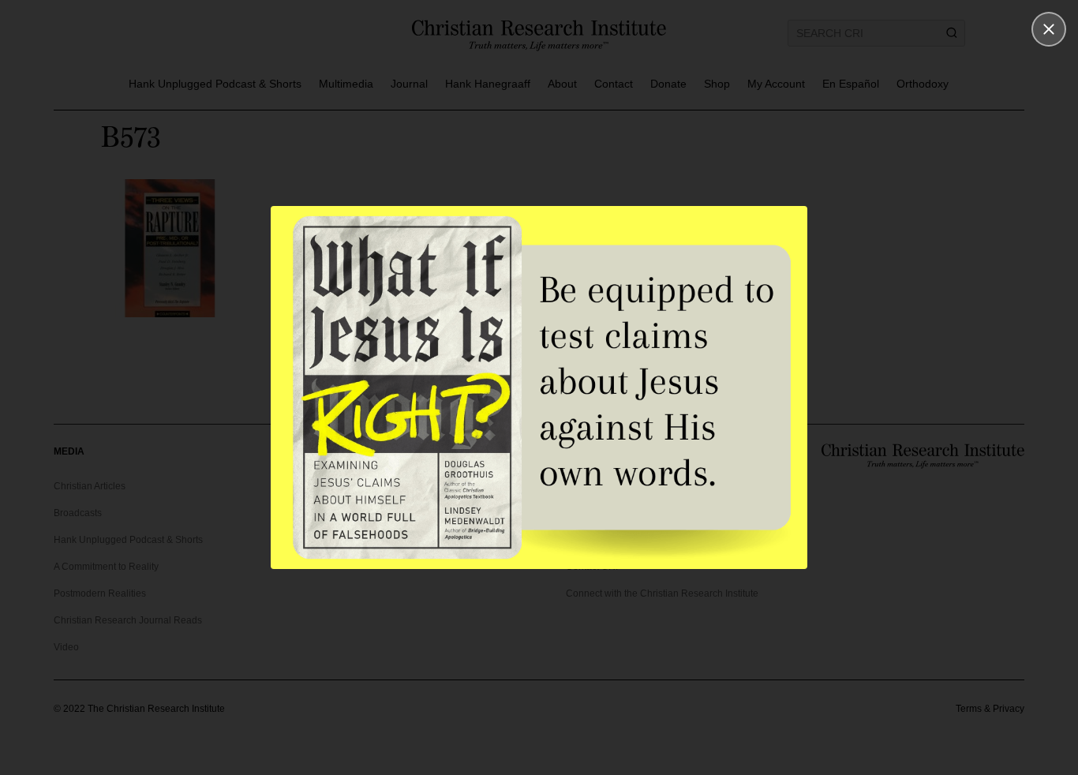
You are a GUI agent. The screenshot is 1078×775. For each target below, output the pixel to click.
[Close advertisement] (1048, 29)
